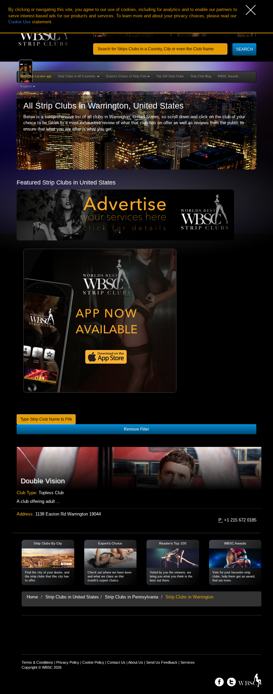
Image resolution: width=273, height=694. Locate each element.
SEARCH (244, 49)
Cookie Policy (93, 662)
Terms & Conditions (37, 662)
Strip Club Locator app (35, 76)
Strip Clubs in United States (72, 596)
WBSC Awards (228, 76)
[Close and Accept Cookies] (259, 10)
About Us (135, 662)
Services (187, 662)
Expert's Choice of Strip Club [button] (126, 76)
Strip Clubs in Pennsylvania (131, 596)
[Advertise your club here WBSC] (125, 214)
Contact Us (116, 662)
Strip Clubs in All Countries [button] (77, 76)
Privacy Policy (67, 662)
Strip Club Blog (200, 76)
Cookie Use (19, 21)
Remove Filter (136, 429)
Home (32, 596)
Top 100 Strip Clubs (170, 76)
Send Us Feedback (161, 662)
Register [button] (26, 86)
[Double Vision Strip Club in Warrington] (136, 468)
